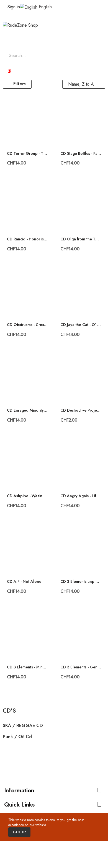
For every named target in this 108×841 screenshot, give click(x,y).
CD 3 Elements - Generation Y (80, 667)
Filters (19, 84)
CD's (9, 711)
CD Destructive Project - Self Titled (80, 410)
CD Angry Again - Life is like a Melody (80, 496)
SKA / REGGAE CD (23, 725)
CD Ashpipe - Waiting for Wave (27, 496)
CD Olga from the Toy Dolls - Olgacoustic (80, 239)
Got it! (19, 832)
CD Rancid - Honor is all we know (27, 239)
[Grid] (43, 84)
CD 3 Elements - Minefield (27, 667)
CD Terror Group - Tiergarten (27, 153)
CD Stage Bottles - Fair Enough (80, 153)
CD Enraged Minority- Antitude (27, 410)
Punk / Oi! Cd (17, 736)
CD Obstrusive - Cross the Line (27, 324)
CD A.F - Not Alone (24, 581)
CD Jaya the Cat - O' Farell (80, 324)
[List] (50, 84)
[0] (4, 68)
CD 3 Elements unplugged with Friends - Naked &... (80, 581)
